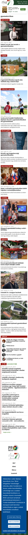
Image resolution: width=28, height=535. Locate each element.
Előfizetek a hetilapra (23, 9)
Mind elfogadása (14, 526)
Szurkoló (14, 473)
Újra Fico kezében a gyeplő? (14, 354)
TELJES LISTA (6, 432)
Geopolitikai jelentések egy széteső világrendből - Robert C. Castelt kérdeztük (16, 350)
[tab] (4, 364)
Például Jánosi (10, 345)
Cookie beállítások (14, 517)
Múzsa (14, 470)
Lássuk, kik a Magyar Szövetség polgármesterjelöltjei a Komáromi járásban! (15, 341)
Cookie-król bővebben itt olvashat (14, 531)
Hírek (14, 466)
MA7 (14, 463)
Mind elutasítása (14, 522)
